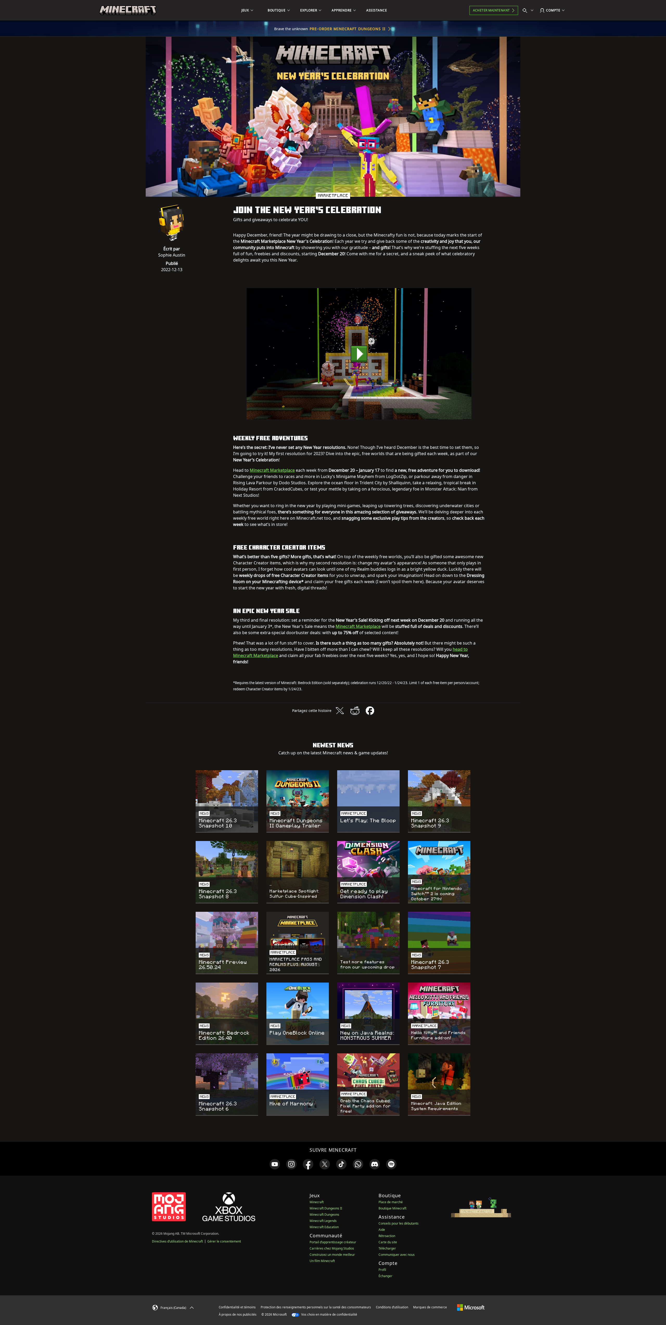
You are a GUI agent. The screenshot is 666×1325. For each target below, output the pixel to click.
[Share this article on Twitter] (340, 710)
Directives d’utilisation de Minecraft (177, 1241)
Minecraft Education (324, 1227)
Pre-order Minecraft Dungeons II (348, 28)
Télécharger (387, 1248)
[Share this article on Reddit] (355, 710)
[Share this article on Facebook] (370, 710)
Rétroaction (387, 1236)
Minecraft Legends (323, 1221)
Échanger (385, 1276)
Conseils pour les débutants (399, 1223)
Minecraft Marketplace (272, 470)
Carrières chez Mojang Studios (332, 1248)
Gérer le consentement (224, 1241)
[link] (275, 1164)
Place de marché (391, 1202)
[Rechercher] (529, 10)
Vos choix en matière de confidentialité (328, 1314)
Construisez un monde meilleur (332, 1254)
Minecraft (317, 1202)
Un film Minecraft (322, 1261)
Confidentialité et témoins (237, 1307)
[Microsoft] (470, 1307)
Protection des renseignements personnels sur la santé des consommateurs (316, 1307)
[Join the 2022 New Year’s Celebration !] (359, 353)
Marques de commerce (430, 1307)
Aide (382, 1229)
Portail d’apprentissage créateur (333, 1242)
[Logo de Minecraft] (128, 10)
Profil (382, 1269)
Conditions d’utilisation (392, 1307)
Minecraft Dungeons (324, 1214)
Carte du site (388, 1242)
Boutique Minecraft (392, 1208)
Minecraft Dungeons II (326, 1208)
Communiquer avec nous (397, 1254)
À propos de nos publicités (238, 1314)
